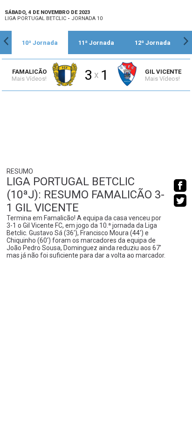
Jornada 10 (87, 18)
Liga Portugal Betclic (35, 18)
